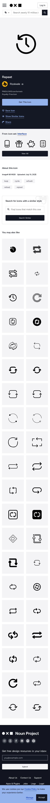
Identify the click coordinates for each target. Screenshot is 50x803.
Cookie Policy (30, 789)
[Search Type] (6, 12)
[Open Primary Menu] (4, 5)
